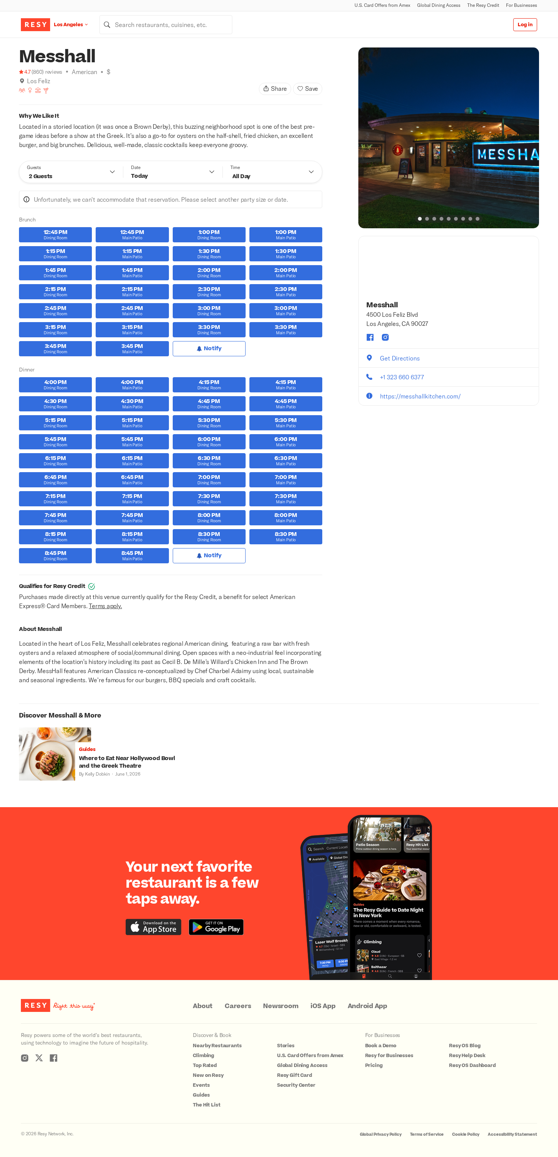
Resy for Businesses (389, 1055)
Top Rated (205, 1065)
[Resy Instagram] (24, 1058)
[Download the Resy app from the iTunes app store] (153, 927)
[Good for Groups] (22, 90)
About (203, 1006)
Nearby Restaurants (217, 1045)
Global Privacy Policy (381, 1134)
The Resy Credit (483, 5)
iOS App (323, 1006)
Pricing (374, 1065)
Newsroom (280, 1006)
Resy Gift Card (294, 1075)
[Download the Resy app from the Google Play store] (216, 927)
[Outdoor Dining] (38, 90)
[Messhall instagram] (385, 337)
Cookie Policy (465, 1134)
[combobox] (165, 24)
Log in (525, 24)
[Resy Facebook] (53, 1058)
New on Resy (208, 1075)
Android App (367, 1006)
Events (201, 1085)
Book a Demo (380, 1045)
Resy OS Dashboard (472, 1065)
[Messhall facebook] (370, 337)
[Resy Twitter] (39, 1058)
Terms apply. (105, 605)
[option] (448, 137)
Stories (286, 1045)
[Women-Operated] (30, 90)
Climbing (203, 1055)
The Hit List (206, 1105)
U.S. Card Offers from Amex (382, 5)
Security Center (296, 1085)
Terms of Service (427, 1134)
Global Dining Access (438, 5)
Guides (201, 1095)
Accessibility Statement (512, 1134)
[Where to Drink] (46, 90)
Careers (238, 1006)
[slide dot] (420, 219)
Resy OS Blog (464, 1045)
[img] (22, 81)
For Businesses (521, 5)
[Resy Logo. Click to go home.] (35, 24)
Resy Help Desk (467, 1055)
